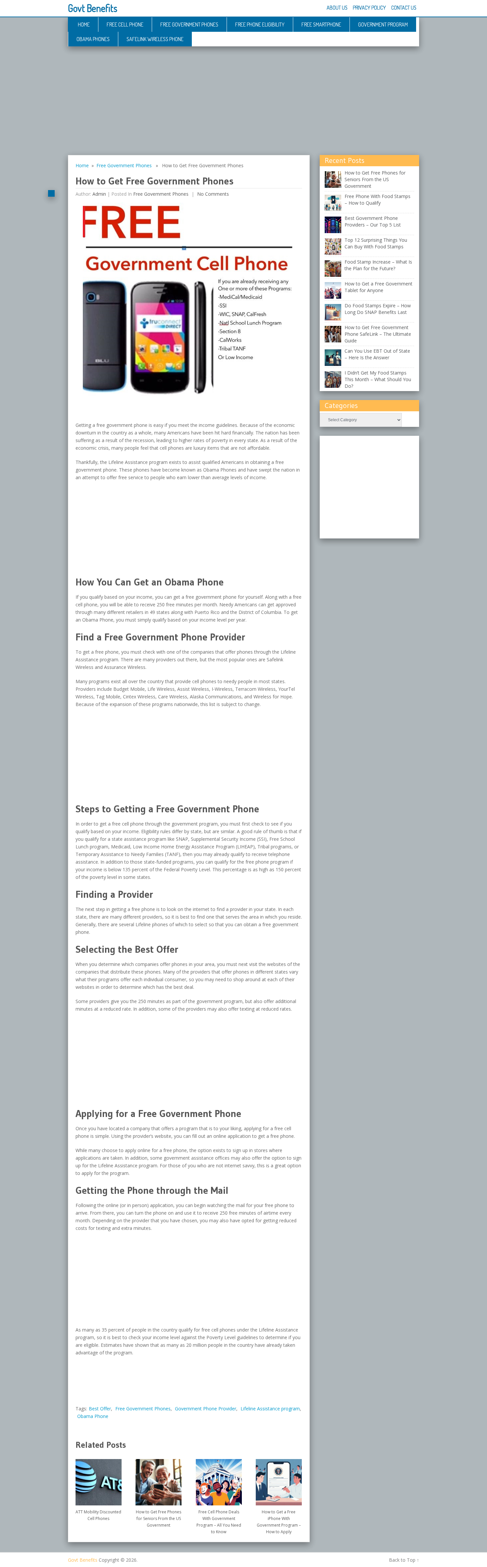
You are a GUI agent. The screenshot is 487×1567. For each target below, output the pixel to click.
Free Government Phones (189, 24)
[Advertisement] (243, 106)
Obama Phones (93, 39)
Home (84, 24)
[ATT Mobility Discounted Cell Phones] (99, 1479)
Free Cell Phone (125, 24)
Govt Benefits (92, 8)
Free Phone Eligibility (260, 24)
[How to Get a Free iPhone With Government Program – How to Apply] (279, 1479)
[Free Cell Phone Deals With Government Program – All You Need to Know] (219, 1479)
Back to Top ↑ (404, 1560)
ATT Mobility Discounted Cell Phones (98, 1515)
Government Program (383, 24)
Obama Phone (92, 1416)
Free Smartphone (321, 24)
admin (99, 194)
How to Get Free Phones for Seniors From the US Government (158, 1518)
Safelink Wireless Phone (155, 39)
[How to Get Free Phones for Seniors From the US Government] (158, 1479)
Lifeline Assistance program (270, 1408)
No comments (212, 194)
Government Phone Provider (205, 1408)
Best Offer (100, 1408)
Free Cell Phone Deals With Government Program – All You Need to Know (218, 1522)
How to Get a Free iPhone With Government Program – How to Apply (279, 1522)
